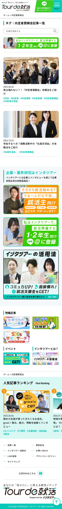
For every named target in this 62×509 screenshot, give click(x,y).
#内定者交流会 (10, 101)
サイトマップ (14, 461)
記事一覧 (12, 445)
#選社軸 (42, 430)
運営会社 (40, 445)
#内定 (6, 98)
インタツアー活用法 (17, 450)
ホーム (6, 15)
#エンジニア (9, 430)
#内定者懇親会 (51, 98)
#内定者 (15, 98)
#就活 (6, 433)
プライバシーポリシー (46, 456)
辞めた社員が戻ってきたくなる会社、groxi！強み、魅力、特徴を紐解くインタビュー (25, 422)
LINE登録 (12, 456)
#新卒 (56, 430)
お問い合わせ (42, 450)
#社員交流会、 (10, 151)
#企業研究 (32, 430)
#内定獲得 (25, 98)
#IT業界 (21, 430)
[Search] (55, 31)
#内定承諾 (37, 98)
